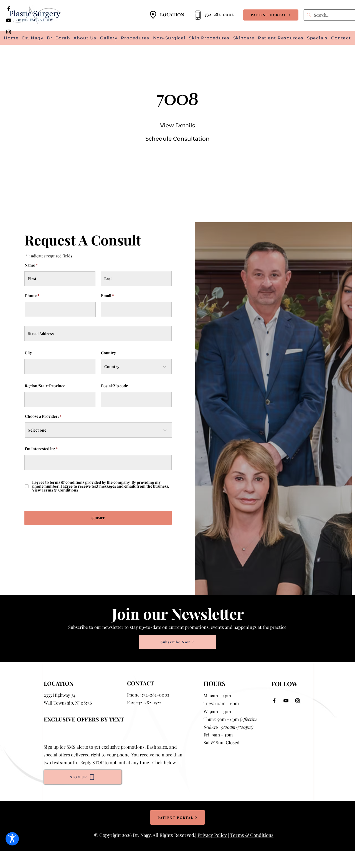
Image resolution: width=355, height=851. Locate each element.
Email (106, 296)
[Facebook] (9, 9)
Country (108, 353)
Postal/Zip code (114, 386)
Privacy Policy (212, 835)
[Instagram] (9, 32)
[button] (280, 37)
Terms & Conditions (251, 835)
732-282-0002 (155, 695)
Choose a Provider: (42, 416)
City (28, 353)
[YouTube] (9, 20)
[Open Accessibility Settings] (12, 838)
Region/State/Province (45, 386)
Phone (31, 296)
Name (30, 265)
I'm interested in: (40, 449)
